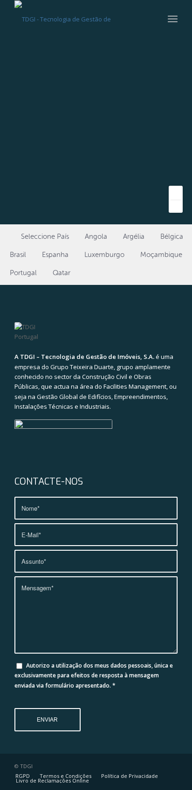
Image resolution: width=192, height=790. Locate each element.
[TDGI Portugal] (79, 19)
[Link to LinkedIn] (171, 766)
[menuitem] (173, 19)
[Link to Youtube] (157, 766)
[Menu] (173, 19)
